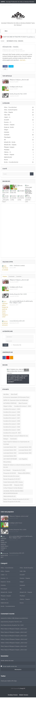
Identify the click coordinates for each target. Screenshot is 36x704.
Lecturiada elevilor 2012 (9, 439)
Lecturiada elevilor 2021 (9, 448)
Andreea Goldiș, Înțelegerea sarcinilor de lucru (18, 610)
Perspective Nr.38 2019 (9, 465)
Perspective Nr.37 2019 (19, 462)
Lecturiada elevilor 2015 (25, 439)
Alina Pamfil (14, 386)
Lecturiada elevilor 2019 (25, 445)
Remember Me (17, 345)
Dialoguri (6, 130)
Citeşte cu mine (7, 398)
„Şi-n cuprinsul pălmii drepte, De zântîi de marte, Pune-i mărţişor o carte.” (21, 302)
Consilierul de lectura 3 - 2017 (11, 410)
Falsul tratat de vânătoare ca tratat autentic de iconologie (16, 435)
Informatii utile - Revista (9, 51)
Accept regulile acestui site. (9, 658)
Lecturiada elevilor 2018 (9, 445)
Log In (5, 345)
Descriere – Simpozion (9, 125)
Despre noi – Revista (9, 127)
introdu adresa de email (7, 653)
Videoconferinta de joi (9, 488)
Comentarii (18, 276)
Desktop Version (13, 687)
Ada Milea (6, 386)
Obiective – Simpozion (9, 154)
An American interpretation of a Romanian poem (16, 389)
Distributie (6, 132)
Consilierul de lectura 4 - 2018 (11, 419)
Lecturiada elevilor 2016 (9, 442)
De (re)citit (6, 120)
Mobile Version (23, 687)
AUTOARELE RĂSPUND (9, 395)
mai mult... (23, 60)
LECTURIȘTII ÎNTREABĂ (10, 451)
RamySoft (22, 681)
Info (5, 139)
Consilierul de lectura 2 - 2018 (11, 404)
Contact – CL (7, 117)
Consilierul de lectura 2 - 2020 (11, 407)
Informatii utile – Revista (10, 47)
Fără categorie (7, 137)
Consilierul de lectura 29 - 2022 (12, 425)
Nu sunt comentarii (20, 51)
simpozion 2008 (7, 477)
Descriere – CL (7, 122)
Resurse (6, 159)
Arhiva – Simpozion (8, 112)
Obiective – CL (7, 152)
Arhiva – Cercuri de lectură (10, 107)
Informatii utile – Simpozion (10, 144)
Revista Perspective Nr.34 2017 (11, 471)
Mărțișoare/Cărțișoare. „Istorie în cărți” (19, 80)
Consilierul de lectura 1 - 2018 (22, 398)
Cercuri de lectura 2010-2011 (17, 321)
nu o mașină (6, 462)
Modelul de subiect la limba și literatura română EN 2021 (17, 458)
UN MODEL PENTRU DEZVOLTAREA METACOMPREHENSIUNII (13, 484)
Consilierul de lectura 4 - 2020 (11, 422)
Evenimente (6, 134)
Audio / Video (7, 115)
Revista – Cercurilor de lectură (11, 162)
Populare (5, 276)
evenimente (13, 431)
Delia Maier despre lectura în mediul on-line (15, 428)
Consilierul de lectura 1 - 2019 (11, 401)
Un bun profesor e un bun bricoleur (13, 480)
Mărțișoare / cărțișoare (9, 147)
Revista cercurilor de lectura (11, 468)
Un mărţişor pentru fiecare (16, 87)
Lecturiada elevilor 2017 (25, 442)
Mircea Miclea (7, 454)
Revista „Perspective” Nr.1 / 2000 (18, 94)
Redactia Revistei (8, 157)
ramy (9, 49)
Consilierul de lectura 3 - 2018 (11, 413)
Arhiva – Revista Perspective (10, 110)
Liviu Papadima (23, 451)
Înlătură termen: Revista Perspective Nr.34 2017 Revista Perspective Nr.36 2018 (16, 493)
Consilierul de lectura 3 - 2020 (11, 416)
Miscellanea (6, 149)
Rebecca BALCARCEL (24, 465)
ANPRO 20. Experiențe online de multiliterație (15, 392)
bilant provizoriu (23, 395)
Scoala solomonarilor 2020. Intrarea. (13, 474)
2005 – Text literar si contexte (17, 266)
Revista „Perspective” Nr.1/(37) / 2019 (13, 614)
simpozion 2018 (18, 477)
